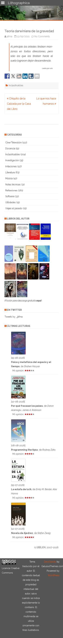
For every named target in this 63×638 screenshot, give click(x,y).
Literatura (10, 172)
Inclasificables (16, 85)
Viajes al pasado (13, 208)
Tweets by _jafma (14, 316)
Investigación (12, 160)
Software (9, 196)
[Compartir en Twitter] (13, 76)
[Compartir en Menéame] (19, 76)
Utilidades (10, 202)
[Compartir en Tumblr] (31, 76)
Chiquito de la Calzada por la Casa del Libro (19, 103)
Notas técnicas (13, 184)
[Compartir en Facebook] (7, 76)
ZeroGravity (50, 561)
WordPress (53, 575)
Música (9, 178)
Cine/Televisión (13, 142)
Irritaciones (11, 166)
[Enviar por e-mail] (37, 76)
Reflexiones (11, 190)
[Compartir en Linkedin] (25, 76)
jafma (9, 36)
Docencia (10, 148)
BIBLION (41, 547)
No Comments (42, 36)
